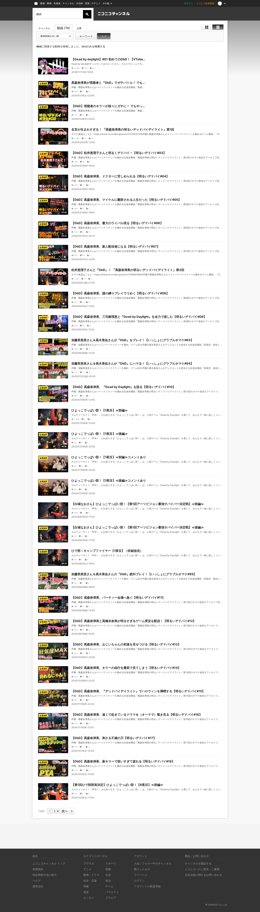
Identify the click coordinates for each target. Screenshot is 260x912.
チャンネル (68, 3)
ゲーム (109, 886)
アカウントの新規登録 (147, 886)
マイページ (140, 874)
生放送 (57, 3)
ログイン (188, 3)
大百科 (79, 3)
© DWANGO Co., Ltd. (216, 904)
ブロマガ (88, 863)
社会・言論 (90, 880)
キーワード (86, 36)
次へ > (67, 811)
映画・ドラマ (91, 874)
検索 (87, 14)
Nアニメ (96, 3)
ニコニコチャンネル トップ (49, 863)
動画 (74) (63, 28)
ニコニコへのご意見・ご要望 (202, 869)
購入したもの (142, 869)
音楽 (86, 892)
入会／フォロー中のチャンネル (152, 863)
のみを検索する (93, 46)
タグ (103, 36)
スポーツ (110, 863)
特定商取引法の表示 (45, 874)
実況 (87, 3)
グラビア (110, 897)
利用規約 (38, 869)
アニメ (87, 869)
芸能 (108, 869)
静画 (49, 3)
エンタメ (88, 897)
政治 (108, 880)
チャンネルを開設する (198, 863)
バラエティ (112, 892)
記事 (79, 28)
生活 (108, 874)
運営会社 (38, 886)
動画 (42, 3)
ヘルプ (37, 880)
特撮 (86, 886)
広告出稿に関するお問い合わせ (203, 874)
